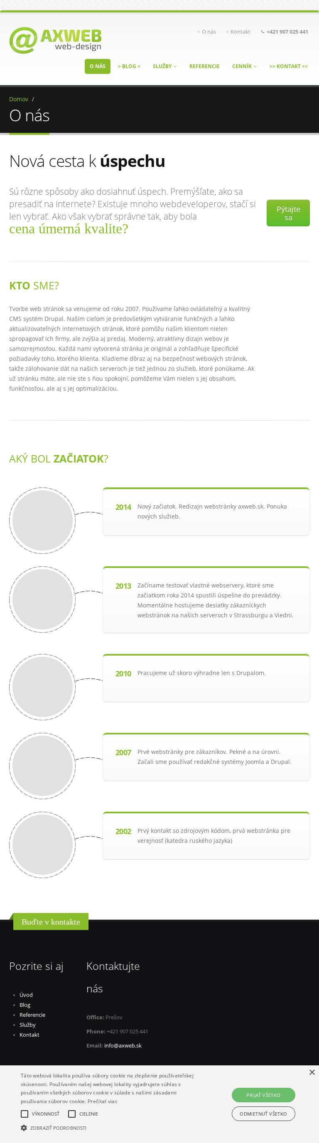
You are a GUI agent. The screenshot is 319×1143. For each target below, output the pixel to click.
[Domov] (55, 40)
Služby (162, 66)
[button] (111, 1128)
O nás (209, 31)
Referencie (204, 66)
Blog (25, 1004)
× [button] (312, 1073)
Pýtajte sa (288, 213)
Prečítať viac (103, 1101)
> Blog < (129, 66)
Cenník (242, 66)
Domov (18, 99)
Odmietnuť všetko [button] (263, 1114)
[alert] (159, 1104)
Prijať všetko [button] (263, 1095)
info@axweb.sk (123, 1045)
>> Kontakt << (289, 66)
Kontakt (240, 31)
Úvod (26, 995)
